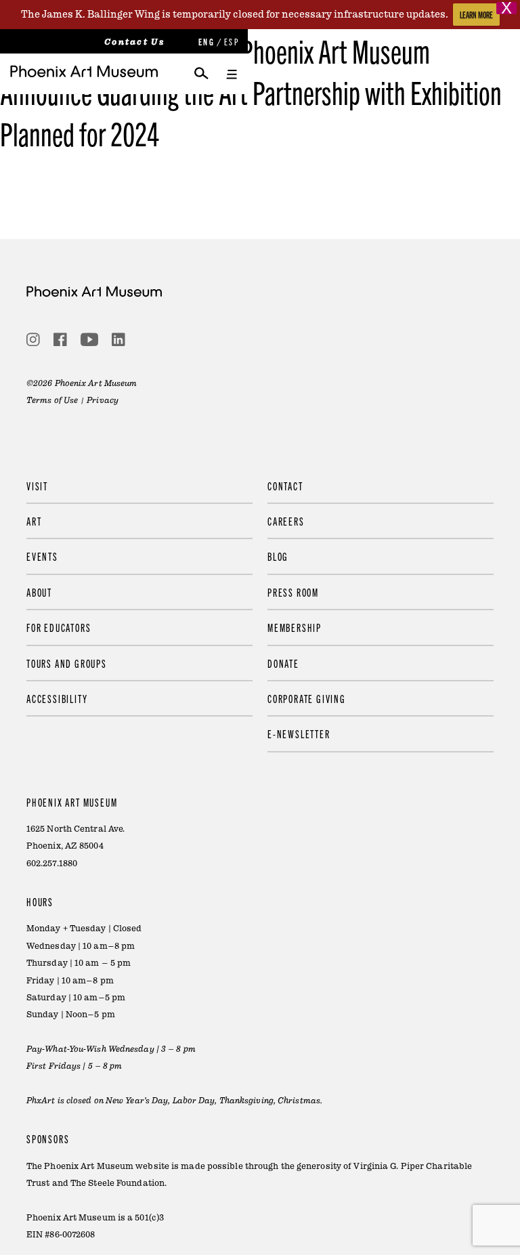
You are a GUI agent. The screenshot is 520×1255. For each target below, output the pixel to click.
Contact (285, 485)
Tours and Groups (66, 663)
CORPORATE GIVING (306, 698)
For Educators (58, 627)
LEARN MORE (476, 14)
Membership (294, 627)
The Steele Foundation (117, 1183)
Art (33, 521)
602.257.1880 (51, 863)
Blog (277, 556)
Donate (283, 663)
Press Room (293, 592)
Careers (286, 521)
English (205, 42)
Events (42, 556)
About (39, 592)
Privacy (102, 400)
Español (231, 42)
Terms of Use (52, 400)
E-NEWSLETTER (298, 733)
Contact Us (134, 42)
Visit (37, 485)
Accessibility (56, 698)
